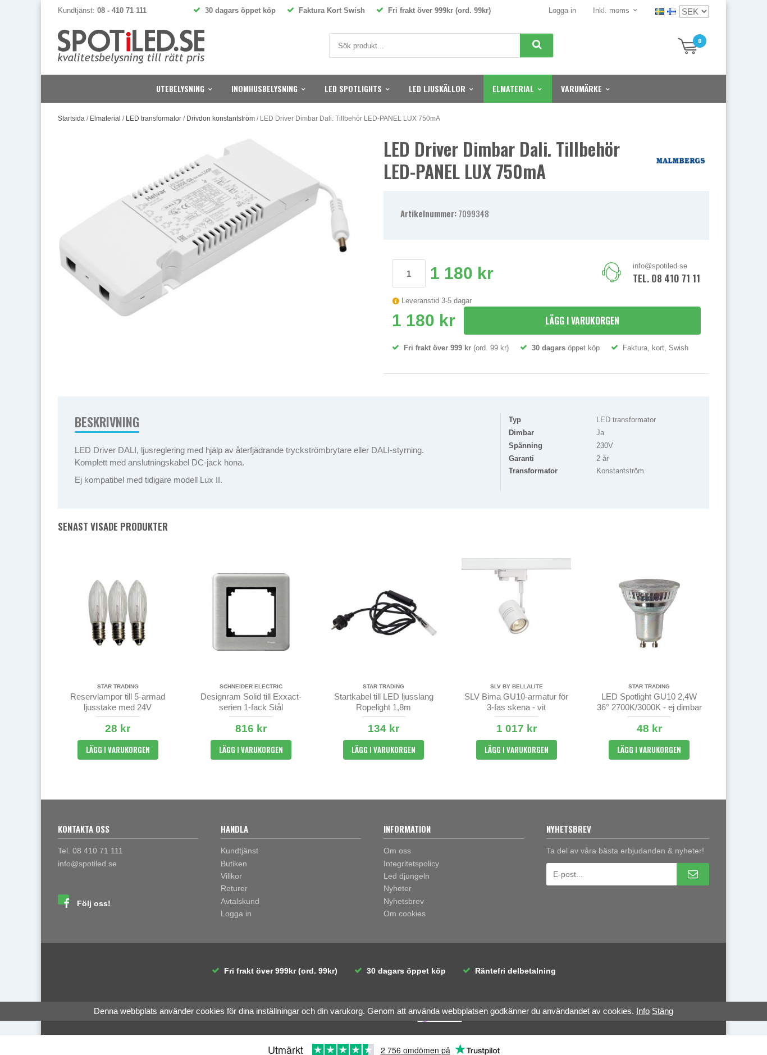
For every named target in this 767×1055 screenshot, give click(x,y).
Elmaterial (513, 88)
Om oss (397, 850)
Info (643, 1011)
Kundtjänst (239, 850)
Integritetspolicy (411, 863)
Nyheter (397, 888)
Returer (234, 888)
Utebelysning (180, 88)
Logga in (562, 10)
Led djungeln (406, 875)
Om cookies (404, 913)
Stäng (662, 1011)
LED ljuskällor (437, 88)
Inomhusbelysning (264, 88)
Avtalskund (240, 901)
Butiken (234, 863)
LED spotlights (353, 88)
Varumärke (581, 88)
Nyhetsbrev (403, 901)
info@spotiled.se (660, 266)
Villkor (231, 875)
